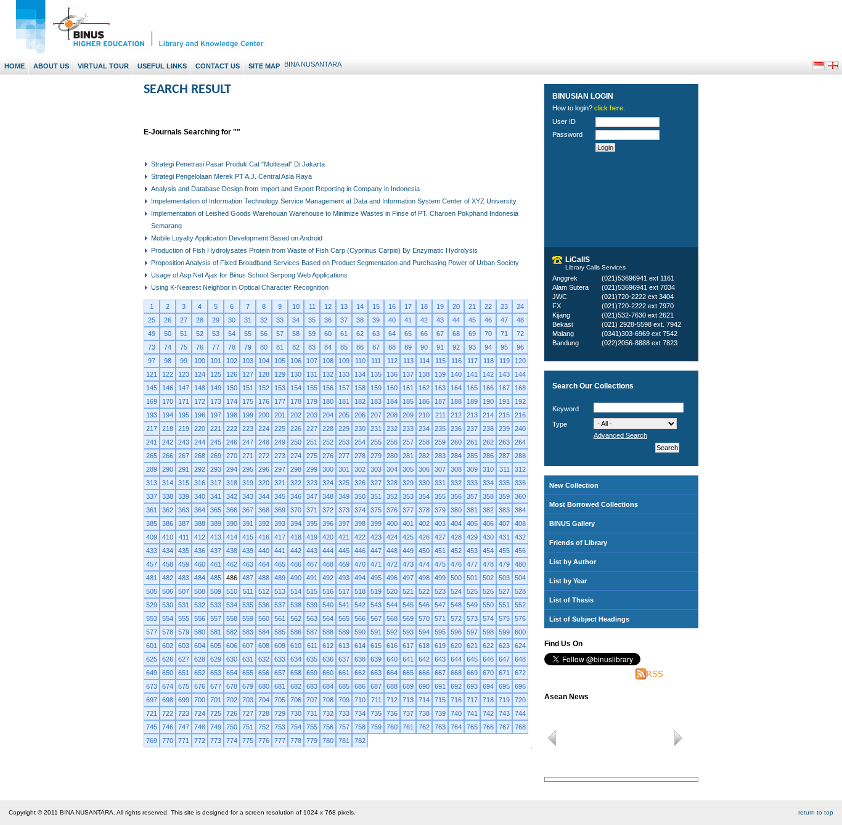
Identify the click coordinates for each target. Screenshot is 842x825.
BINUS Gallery (572, 523)
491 (311, 577)
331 (440, 482)
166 (488, 388)
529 (151, 605)
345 (279, 496)
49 (151, 333)
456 (520, 550)
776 (263, 740)
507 (183, 591)
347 (311, 496)
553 (151, 618)
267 (183, 455)
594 (424, 632)
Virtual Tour (103, 66)
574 (488, 618)
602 (167, 645)
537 (279, 605)
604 (199, 645)
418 (295, 537)
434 (167, 550)
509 (215, 591)
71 (504, 333)
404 (456, 523)
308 (456, 469)
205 (343, 415)
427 (440, 537)
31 (247, 320)
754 (295, 727)
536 (263, 605)
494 (360, 577)
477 (472, 564)
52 (199, 333)
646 (488, 659)
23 (504, 306)
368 (263, 510)
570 (424, 618)
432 (520, 537)
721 (151, 713)
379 (440, 510)
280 (392, 455)
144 (520, 374)
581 (215, 632)
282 (424, 455)
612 (327, 645)
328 (392, 482)
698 (167, 700)
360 (520, 496)
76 (199, 347)
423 (376, 537)
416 (263, 537)
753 (279, 727)
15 (376, 306)
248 (263, 442)
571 (440, 618)
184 (392, 401)
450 (424, 550)
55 (247, 333)
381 (472, 510)
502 (488, 577)
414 (231, 537)
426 (424, 537)
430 (488, 537)
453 (472, 550)
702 (231, 700)
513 (279, 591)
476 (456, 564)
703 (247, 700)
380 (456, 510)
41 (408, 320)
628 (199, 659)
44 (456, 320)
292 (199, 469)
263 (504, 442)
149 (215, 388)
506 (167, 591)
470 (360, 564)
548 (456, 605)
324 (327, 482)
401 (408, 523)
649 (151, 672)
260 (456, 442)
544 (392, 605)
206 (360, 415)
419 (311, 537)
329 (408, 482)
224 (263, 428)
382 (488, 510)
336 (520, 482)
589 (343, 632)
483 (183, 577)
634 (295, 659)
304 (392, 469)
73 (151, 347)
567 (376, 618)
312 (520, 469)
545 (408, 605)
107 (311, 360)
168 (520, 388)
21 (472, 306)
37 (344, 320)
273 (279, 455)
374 (360, 510)
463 (247, 564)
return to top (815, 812)
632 (263, 659)
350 (360, 496)
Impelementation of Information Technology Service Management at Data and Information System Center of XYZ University (334, 201)
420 (327, 537)
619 (440, 645)
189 (472, 401)
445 (343, 550)
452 (456, 550)
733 (343, 713)
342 (231, 496)
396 (327, 523)
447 (376, 550)
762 (424, 727)
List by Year (568, 581)
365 (215, 510)
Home (14, 66)
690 (424, 686)
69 (472, 333)
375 (376, 510)
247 (247, 442)
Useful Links (162, 66)
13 (344, 306)
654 (231, 672)
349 (343, 496)
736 (392, 713)
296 (263, 469)
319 (247, 482)
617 (408, 645)
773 (215, 740)
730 (295, 713)
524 (456, 591)
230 (360, 428)
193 (151, 415)
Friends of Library (578, 542)
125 (215, 374)
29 (215, 320)
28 (199, 320)
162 (424, 388)
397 (343, 523)
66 (424, 333)
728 (263, 713)
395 (311, 523)
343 (247, 496)
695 (504, 686)
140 (456, 374)
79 (247, 347)
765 (472, 727)
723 (183, 713)
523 (440, 591)
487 (247, 577)
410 (167, 537)
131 (311, 374)
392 (263, 523)
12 (328, 306)
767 (504, 727)
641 (408, 659)
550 (488, 605)
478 (488, 564)
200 (263, 415)
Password (567, 134)
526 (488, 591)
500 (456, 577)
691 (440, 686)
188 (456, 401)
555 (183, 618)
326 (360, 482)
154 (295, 388)
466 (295, 564)
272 (263, 455)
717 (472, 700)
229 (343, 428)
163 (440, 388)
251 (311, 442)
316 (199, 482)
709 (343, 700)
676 (199, 686)
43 (440, 320)
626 (167, 659)
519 (376, 591)
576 (520, 618)
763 (440, 727)
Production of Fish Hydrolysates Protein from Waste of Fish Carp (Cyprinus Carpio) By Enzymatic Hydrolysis (314, 250)
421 (343, 537)
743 (504, 713)
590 (360, 632)
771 (183, 740)
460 (199, 564)
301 (343, 469)
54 (231, 333)
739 (440, 713)
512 (263, 591)
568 (392, 618)
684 (327, 686)
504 (520, 577)
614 (360, 645)
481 (151, 577)
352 (392, 496)
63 (376, 333)
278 (360, 455)
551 (504, 605)
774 (231, 740)
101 (215, 360)
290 (167, 469)
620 (456, 645)
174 (231, 401)
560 (263, 618)
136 (392, 374)
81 (280, 347)
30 (231, 320)
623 (504, 645)
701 (215, 700)
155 (311, 388)
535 (247, 605)
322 (295, 482)
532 (199, 605)
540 (327, 605)
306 (424, 469)
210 (424, 415)
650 (167, 672)
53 (215, 333)
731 (311, 713)
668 (456, 672)
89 (408, 347)
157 (343, 388)
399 (376, 523)
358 (488, 496)
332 (456, 482)
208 (392, 415)
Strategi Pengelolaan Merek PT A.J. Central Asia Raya (231, 176)
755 (311, 727)
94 (488, 347)
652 (199, 672)
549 (472, 605)
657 (279, 672)
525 (472, 591)
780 (327, 740)
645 (472, 659)
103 (247, 360)
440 (263, 550)
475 (440, 564)
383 (504, 510)
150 (231, 388)
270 (231, 455)
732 (327, 713)
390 (231, 523)
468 (327, 564)
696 (520, 686)
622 (488, 645)
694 (488, 686)
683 (311, 686)
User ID (564, 121)
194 (167, 415)
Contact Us (217, 66)
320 (263, 482)
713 (408, 700)
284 (456, 455)
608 (263, 645)
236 (456, 428)
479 (504, 564)
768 (520, 727)
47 (504, 320)
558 (231, 618)
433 (151, 550)
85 (344, 347)
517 (343, 591)
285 (472, 455)
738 (424, 713)
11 (312, 306)
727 (247, 713)
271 (247, 455)
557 (215, 618)
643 (440, 659)
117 (472, 360)
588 (327, 632)
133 (343, 374)
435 (183, 550)
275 (311, 455)
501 (472, 577)
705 (279, 700)
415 (247, 537)
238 (488, 428)
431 (504, 537)
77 (215, 347)
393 (279, 523)
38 (360, 320)
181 (343, 401)
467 (311, 564)
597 (472, 632)
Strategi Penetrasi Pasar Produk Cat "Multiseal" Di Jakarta (238, 164)
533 (215, 605)
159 (376, 388)
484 (199, 577)
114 (424, 360)
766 (488, 727)
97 (151, 360)
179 (311, 401)
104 (263, 360)
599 (504, 632)
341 (215, 496)
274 (295, 455)
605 (215, 645)
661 (343, 672)
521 (408, 591)
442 (295, 550)
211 (440, 415)
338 (167, 496)
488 (263, 577)
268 (199, 455)
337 (151, 496)
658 (295, 672)
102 (231, 360)
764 (456, 727)
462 (231, 564)
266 (167, 455)
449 (408, 550)
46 (488, 320)
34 (296, 320)
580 (199, 632)
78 (231, 347)
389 (215, 523)
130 (295, 374)
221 (215, 428)
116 (456, 360)
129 (279, 374)
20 (456, 306)
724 (199, 713)
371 (311, 510)
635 (311, 659)
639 (376, 659)
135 (376, 374)
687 (376, 686)
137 (408, 374)
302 (360, 469)
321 (279, 482)
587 (311, 632)
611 (312, 645)
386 (167, 523)
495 (376, 577)
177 (279, 401)
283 (440, 455)
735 (376, 713)
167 (504, 388)
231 (376, 428)
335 (504, 482)
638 (360, 659)
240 (520, 428)
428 (456, 537)
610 (295, 645)
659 (311, 672)
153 (279, 388)
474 (424, 564)
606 (231, 645)
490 (295, 577)
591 (376, 632)
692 (456, 686)
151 (247, 388)
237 (472, 428)
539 (311, 605)
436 (199, 550)
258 (424, 442)
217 (151, 428)
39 (376, 320)
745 (151, 727)
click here (608, 108)
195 (183, 415)
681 (279, 686)
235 (440, 428)
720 (520, 700)
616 (392, 645)
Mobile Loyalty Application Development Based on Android (236, 238)
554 (167, 618)
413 (215, 537)
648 (520, 659)
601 (151, 645)
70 (488, 333)
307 (440, 469)
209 (408, 415)
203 (311, 415)
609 (279, 645)
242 (167, 442)
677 (215, 686)
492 (327, 577)
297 (279, 469)
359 (504, 496)
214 (488, 415)
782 (360, 740)
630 (231, 659)
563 (311, 618)
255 (376, 442)
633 (279, 659)
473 (408, 564)
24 (520, 306)
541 (343, 605)
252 (327, 442)
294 (231, 469)
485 (215, 577)
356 (456, 496)
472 (392, 564)
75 (183, 347)
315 (183, 482)
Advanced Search (620, 435)
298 (295, 469)
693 (472, 686)
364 (199, 510)
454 (488, 550)
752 (263, 727)
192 (520, 401)
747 (183, 727)
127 (247, 374)
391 (247, 523)
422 (360, 537)
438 (231, 550)
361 (151, 510)
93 (472, 347)
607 (247, 645)
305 (408, 469)
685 (343, 686)
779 (311, 740)
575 (504, 618)
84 (328, 347)
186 (424, 401)
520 (392, 591)
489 (279, 577)
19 (440, 306)
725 (215, 713)
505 (151, 591)
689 (408, 686)
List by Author (572, 561)
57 (280, 333)
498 (424, 577)
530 (167, 605)
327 (376, 482)
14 (360, 306)
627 (183, 659)
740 (456, 713)
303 (376, 469)
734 (360, 713)
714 (424, 700)
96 (520, 347)
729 (279, 713)
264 (520, 442)
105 (279, 360)
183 (376, 401)
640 (392, 659)
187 (440, 401)
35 (312, 320)
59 (312, 333)
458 (167, 564)
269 (215, 455)
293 (215, 469)
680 (263, 686)
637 (343, 659)
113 (408, 360)
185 (408, 401)
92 (456, 347)
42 (424, 320)
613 (343, 645)
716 (456, 700)
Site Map (264, 66)
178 (295, 401)
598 (488, 632)
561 (279, 618)
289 (151, 469)
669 (472, 672)
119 (504, 360)
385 (151, 523)
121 (151, 374)
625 (151, 659)
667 (440, 672)
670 (488, 672)
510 (231, 591)
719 (504, 700)
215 (504, 415)
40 (392, 320)
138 (424, 374)
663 (376, 672)
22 (488, 306)
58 (296, 333)
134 (360, 374)
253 (343, 442)
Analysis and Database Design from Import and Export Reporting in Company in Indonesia (285, 188)
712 (392, 700)
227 (311, 428)
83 (312, 347)
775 (247, 740)
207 (376, 415)
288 (520, 455)
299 (311, 469)
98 (167, 360)
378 (424, 510)
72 (520, 333)
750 (231, 727)
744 (520, 713)
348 (327, 496)
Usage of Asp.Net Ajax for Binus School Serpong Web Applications (249, 275)
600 (520, 632)
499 (440, 577)
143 (504, 374)
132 (327, 374)
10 (296, 306)
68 (456, 333)
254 (360, 442)
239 (504, 428)
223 (247, 428)
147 (183, 388)
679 (247, 686)
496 (392, 577)
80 (264, 347)
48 (520, 320)
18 (424, 306)
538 (295, 605)
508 (199, 591)
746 (167, 727)
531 (183, 605)
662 (360, 672)
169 (151, 401)
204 (327, 415)
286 (488, 455)
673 (151, 686)
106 (295, 360)
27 (183, 320)
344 (263, 496)
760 (392, 727)
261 (472, 442)
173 (215, 401)
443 (311, 550)
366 (231, 510)
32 (264, 320)
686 (360, 686)
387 (183, 523)
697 (151, 700)
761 (408, 727)
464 (263, 564)
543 (376, 605)
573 (472, 618)
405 (472, 523)
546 (424, 605)
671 (504, 672)
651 (183, 672)
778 (295, 740)
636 (327, 659)
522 (424, 591)
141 (472, 374)
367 (247, 510)
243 (183, 442)
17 (408, 306)
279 (376, 455)
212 (456, 415)
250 (295, 442)
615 (376, 645)
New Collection (574, 485)
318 (231, 482)
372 (327, 510)
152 (263, 388)
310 (488, 469)
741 (472, 713)
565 (343, 618)
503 (504, 577)
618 (424, 645)
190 (488, 401)
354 (424, 496)
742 (488, 713)
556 (199, 618)
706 (295, 700)
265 (151, 455)
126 (231, 374)
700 (199, 700)
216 (520, 415)
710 (360, 700)
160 (392, 388)
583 (247, 632)
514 (295, 591)
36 (328, 320)
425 (408, 537)
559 (247, 618)
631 (247, 659)
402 (424, 523)
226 (295, 428)
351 (376, 496)
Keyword (565, 408)
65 (408, 333)
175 (247, 401)
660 (327, 672)
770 (167, 740)
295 (247, 469)
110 (360, 360)
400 (392, 523)
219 (183, 428)
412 (199, 537)
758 (360, 727)
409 (151, 537)
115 (440, 360)
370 (295, 510)
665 (408, 672)
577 (151, 632)
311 (504, 469)
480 (520, 564)
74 (167, 347)
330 (424, 482)
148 (199, 388)
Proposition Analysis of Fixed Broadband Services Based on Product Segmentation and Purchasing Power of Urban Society (335, 262)
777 (279, 740)
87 (376, 347)
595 (440, 632)
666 (424, 672)
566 (360, 618)
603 (183, 645)
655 (247, 672)
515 (311, 591)
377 (408, 510)
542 (360, 605)
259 (440, 442)
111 (376, 360)
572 (456, 618)
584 (263, 632)
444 (327, 550)
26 (167, 320)
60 (328, 333)
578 (167, 632)
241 (151, 442)
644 (456, 659)
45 (472, 320)
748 (199, 727)
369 (279, 510)
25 (151, 320)
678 (231, 686)
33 (280, 320)
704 (263, 700)
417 (279, 537)
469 (343, 564)
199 (247, 415)
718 (488, 700)
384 (520, 510)
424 (392, 537)
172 (199, 401)
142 (488, 374)
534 (231, 605)
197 (215, 415)
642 (424, 659)
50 (167, 333)
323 (311, 482)
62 (360, 333)
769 (151, 740)
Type (559, 424)
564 (327, 618)
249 (279, 442)
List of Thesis (571, 600)
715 (440, 700)
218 (167, 428)
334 (488, 482)
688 (392, 686)
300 (327, 469)
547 (440, 605)
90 (424, 347)
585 (279, 632)
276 (327, 455)
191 (504, 401)
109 (343, 360)
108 (327, 360)
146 (167, 388)
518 (360, 591)
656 (263, 672)
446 (360, 550)
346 (295, 496)
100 (199, 360)
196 (199, 415)
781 (343, 740)
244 (199, 442)
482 (167, 577)
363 (183, 510)
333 (472, 482)
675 (183, 686)
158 (360, 388)
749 (215, 727)
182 (360, 401)
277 (343, 455)
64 (392, 333)
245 (215, 442)
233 (408, 428)
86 (360, 347)
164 (456, 388)
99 (183, 360)
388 (199, 523)
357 (472, 496)
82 (296, 347)
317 (215, 482)
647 (504, 659)
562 (295, 618)
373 (343, 510)
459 (183, 564)
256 (392, 442)
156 (327, 388)
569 (408, 618)
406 (488, 523)
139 (440, 374)
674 (167, 686)
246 (231, 442)
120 (520, 360)
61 (344, 333)
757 (343, 727)
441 (279, 550)
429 (472, 537)
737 (408, 713)
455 (504, 550)
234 (424, 428)
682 (295, 686)
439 (247, 550)
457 (151, 564)
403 (440, 523)
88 (392, 347)
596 (456, 632)
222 (231, 428)
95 (504, 347)
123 (183, 374)
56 (264, 333)
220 (199, 428)
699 (183, 700)
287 (504, 455)
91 (440, 347)
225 (279, 428)
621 (472, 645)
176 (263, 401)
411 (184, 537)
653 (215, 672)
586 (295, 632)
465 (279, 564)
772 (199, 740)
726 (231, 713)
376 (392, 510)
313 (151, 482)
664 (392, 672)
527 (504, 591)
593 (408, 632)
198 (231, 415)
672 (520, 672)
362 (167, 510)
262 (488, 442)
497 (408, 577)
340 (199, 496)
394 (295, 523)
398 (360, 523)
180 (327, 401)
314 (167, 482)
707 (311, 700)
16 (392, 306)
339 (183, 496)
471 (376, 564)
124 (199, 374)
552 (520, 605)
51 (183, 333)
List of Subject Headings (589, 619)
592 (392, 632)
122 (167, 374)
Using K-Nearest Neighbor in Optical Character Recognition (240, 287)
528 (520, 591)
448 (392, 550)
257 (408, 442)
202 (295, 415)
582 (231, 632)
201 (279, 415)
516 (327, 591)
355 (440, 496)
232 (392, 428)
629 (215, 659)
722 (167, 713)
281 (408, 455)
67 (440, 333)
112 (392, 360)
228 (327, 428)
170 (167, 401)
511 (248, 591)
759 (376, 727)
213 (472, 415)
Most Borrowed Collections (593, 504)
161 (408, 388)
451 (440, 550)
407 (504, 523)
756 (327, 727)
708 (327, 700)
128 (263, 374)
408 (520, 523)
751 (247, 727)
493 (343, 577)
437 (215, 550)
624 (520, 645)
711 (376, 700)
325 (343, 482)
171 (183, 401)
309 (472, 469)
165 (472, 388)
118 (488, 360)
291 (183, 469)
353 (408, 496)
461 (215, 564)
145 (151, 388)
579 (183, 632)
